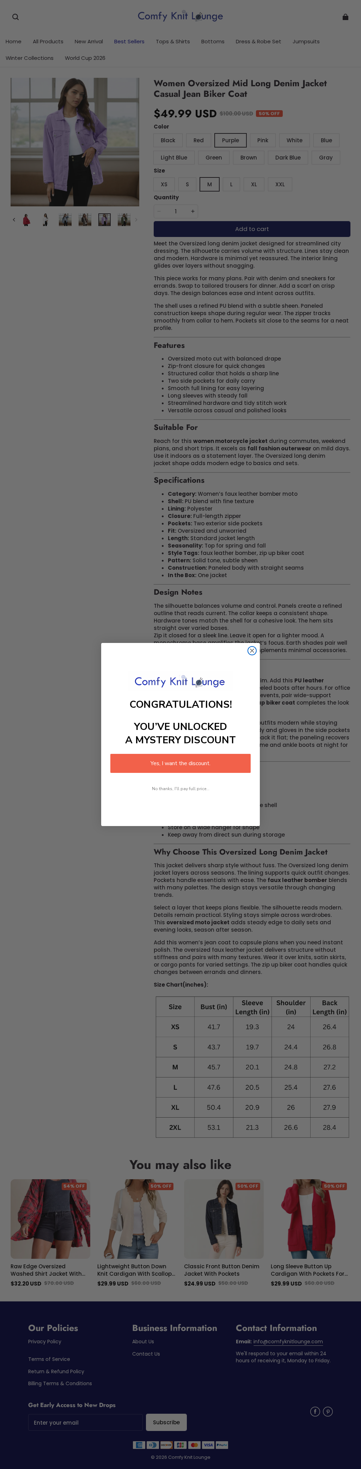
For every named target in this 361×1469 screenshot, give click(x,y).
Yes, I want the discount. (180, 763)
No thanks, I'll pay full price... (180, 789)
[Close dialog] (252, 650)
